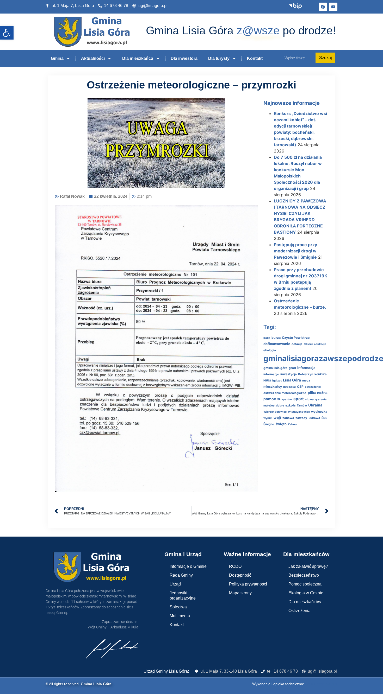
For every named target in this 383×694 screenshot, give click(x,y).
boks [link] (266, 338)
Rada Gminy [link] (181, 575)
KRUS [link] (267, 380)
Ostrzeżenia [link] (299, 610)
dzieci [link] (308, 344)
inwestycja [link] (288, 374)
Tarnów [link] (302, 405)
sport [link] (298, 398)
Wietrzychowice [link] (299, 411)
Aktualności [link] (93, 58)
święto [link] (281, 424)
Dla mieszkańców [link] (304, 602)
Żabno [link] (292, 424)
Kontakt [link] (255, 58)
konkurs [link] (320, 374)
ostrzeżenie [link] (313, 387)
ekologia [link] (269, 350)
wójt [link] (277, 418)
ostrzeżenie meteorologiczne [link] (284, 393)
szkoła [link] (290, 405)
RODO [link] (235, 566)
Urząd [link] (175, 584)
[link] (7, 33)
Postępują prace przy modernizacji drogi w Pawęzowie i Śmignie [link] (295, 251)
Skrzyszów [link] (284, 399)
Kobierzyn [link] (305, 374)
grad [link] (292, 368)
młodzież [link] (289, 387)
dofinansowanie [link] (276, 344)
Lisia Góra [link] (292, 380)
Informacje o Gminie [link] (188, 566)
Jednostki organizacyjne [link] (183, 595)
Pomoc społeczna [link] (305, 584)
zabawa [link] (288, 418)
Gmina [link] (57, 58)
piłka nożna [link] (318, 393)
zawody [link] (301, 418)
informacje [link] (271, 374)
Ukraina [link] (315, 405)
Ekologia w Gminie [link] (305, 593)
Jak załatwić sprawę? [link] (308, 566)
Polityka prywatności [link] (248, 584)
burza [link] (276, 338)
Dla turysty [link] (219, 58)
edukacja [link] (320, 344)
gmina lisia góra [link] (275, 368)
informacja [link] (306, 368)
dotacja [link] (297, 344)
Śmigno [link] (268, 424)
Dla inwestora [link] (184, 58)
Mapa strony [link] (240, 593)
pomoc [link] (269, 399)
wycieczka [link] (319, 411)
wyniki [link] (267, 418)
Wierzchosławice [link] (275, 411)
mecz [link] (306, 380)
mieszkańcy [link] (272, 387)
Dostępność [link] (240, 575)
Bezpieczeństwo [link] (303, 575)
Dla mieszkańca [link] (137, 58)
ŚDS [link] (324, 418)
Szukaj (325, 57)
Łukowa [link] (314, 418)
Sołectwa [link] (178, 607)
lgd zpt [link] (277, 380)
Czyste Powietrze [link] (296, 338)
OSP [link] (300, 387)
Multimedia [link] (180, 616)
